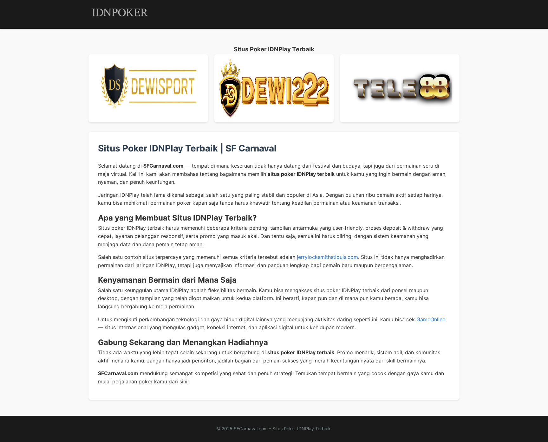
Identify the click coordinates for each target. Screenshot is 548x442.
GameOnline (430, 319)
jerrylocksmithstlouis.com (327, 257)
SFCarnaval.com (251, 428)
